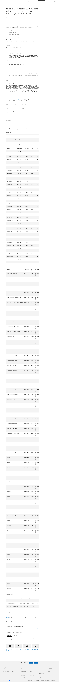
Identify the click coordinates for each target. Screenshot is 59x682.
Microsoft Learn (40, 668)
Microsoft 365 (15, 1)
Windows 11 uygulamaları (5, 672)
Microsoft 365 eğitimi (18, 649)
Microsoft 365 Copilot (32, 675)
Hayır (36, 662)
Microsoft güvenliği (26, 649)
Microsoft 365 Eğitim (23, 671)
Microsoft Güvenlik (31, 668)
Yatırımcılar (49, 671)
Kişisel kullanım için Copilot (6, 668)
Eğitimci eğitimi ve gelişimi (24, 674)
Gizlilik (34, 680)
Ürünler (21, 1)
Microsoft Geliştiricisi (41, 667)
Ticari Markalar (42, 680)
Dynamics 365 (31, 671)
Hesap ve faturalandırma (30, 1)
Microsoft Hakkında (50, 668)
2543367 (34, 73)
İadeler (13, 671)
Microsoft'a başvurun (30, 680)
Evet (31, 662)
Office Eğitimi (22, 672)
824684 (7, 617)
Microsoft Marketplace (41, 673)
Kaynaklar (35, 1)
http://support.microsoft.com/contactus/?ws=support (14, 99)
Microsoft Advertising (32, 674)
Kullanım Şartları (38, 680)
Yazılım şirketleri (40, 676)
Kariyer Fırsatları (49, 667)
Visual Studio (40, 677)
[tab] (9, 635)
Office (18, 1)
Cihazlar (25, 1)
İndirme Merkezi (14, 668)
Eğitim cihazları (22, 668)
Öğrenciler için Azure (23, 677)
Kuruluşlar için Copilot (5, 667)
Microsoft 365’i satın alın (42, 1)
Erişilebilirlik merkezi (35, 649)
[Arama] (37, 629)
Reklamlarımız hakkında (47, 680)
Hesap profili (13, 667)
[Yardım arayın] (53, 1)
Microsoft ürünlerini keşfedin (6, 671)
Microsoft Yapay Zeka (32, 667)
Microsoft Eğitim (23, 667)
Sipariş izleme (13, 672)
